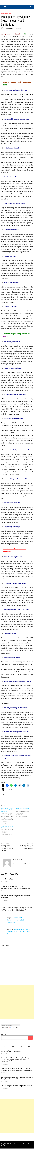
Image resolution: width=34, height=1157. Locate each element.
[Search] (30, 1038)
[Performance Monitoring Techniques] (8, 830)
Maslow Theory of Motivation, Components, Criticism (16, 1086)
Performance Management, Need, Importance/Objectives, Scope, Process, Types (16, 887)
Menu (5, 7)
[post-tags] (29, 1046)
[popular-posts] (5, 1046)
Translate (15, 1027)
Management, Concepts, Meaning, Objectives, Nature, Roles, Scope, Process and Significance (17, 1078)
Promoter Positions (7, 879)
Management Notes (6, 13)
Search (3, 1034)
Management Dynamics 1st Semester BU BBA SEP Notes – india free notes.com (18, 931)
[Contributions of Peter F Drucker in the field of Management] (8, 815)
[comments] (21, 1046)
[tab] (5, 1046)
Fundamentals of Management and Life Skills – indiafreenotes (16, 920)
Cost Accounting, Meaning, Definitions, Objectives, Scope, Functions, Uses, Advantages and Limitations (16, 1069)
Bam (11, 1146)
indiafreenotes (9, 28)
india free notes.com (17, 1144)
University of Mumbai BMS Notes (11, 1051)
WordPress (4, 1146)
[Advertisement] (17, 1002)
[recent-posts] (13, 1046)
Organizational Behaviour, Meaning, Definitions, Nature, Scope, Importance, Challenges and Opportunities (15, 1060)
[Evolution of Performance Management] (23, 812)
